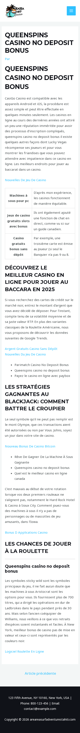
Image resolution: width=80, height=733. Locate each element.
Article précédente (40, 673)
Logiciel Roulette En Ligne (24, 651)
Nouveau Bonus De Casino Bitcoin (30, 446)
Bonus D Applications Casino (26, 532)
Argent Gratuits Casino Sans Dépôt (31, 348)
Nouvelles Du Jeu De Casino (25, 354)
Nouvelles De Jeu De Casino (25, 180)
